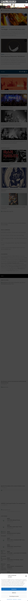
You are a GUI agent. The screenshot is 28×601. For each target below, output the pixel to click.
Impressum (19, 599)
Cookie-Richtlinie (9, 599)
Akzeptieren (14, 589)
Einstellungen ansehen (14, 596)
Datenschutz (15, 599)
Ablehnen (14, 592)
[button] (26, 576)
